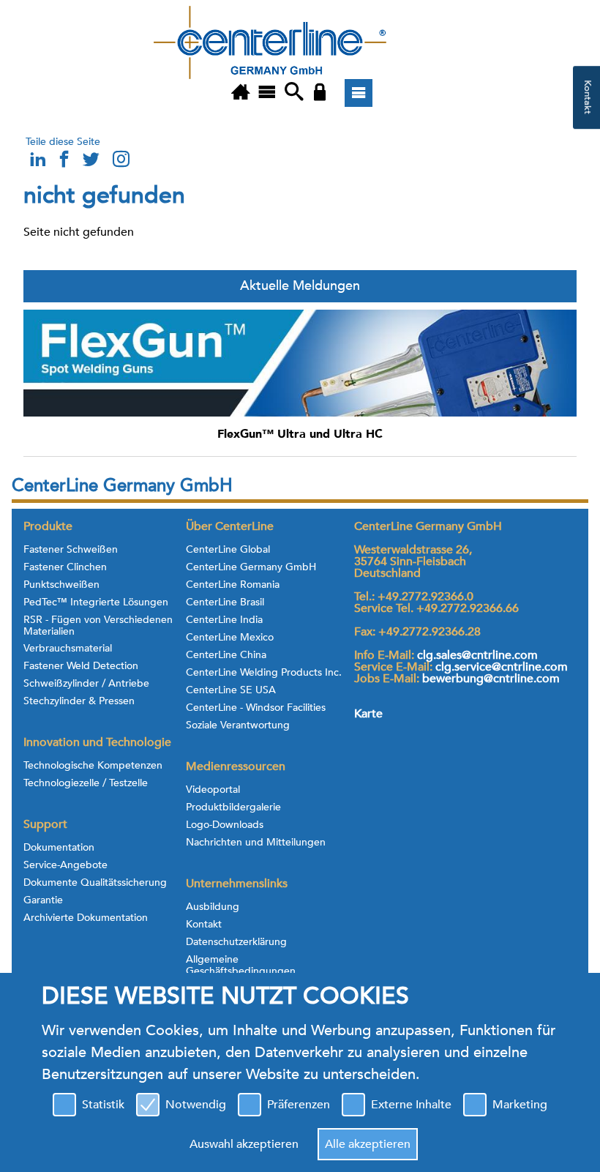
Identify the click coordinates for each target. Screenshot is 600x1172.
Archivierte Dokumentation (85, 918)
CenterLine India (224, 620)
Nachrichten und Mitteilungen (256, 842)
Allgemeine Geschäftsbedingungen (241, 965)
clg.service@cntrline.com (501, 667)
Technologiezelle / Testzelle (85, 783)
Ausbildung (212, 907)
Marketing (519, 1105)
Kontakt (204, 924)
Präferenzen (298, 1105)
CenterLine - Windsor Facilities (256, 708)
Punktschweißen (61, 585)
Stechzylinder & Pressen (79, 701)
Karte (368, 714)
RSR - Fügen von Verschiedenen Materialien (98, 626)
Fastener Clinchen (65, 567)
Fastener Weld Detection (80, 666)
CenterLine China (226, 655)
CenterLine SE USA (231, 690)
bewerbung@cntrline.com (491, 678)
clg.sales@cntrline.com (477, 655)
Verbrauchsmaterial (67, 648)
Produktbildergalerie (233, 807)
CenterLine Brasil (225, 602)
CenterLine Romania (233, 585)
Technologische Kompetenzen (92, 766)
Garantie (43, 900)
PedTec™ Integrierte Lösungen (95, 602)
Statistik (103, 1105)
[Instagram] (120, 163)
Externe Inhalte (411, 1105)
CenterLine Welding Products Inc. (264, 673)
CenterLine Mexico (230, 637)
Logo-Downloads (224, 825)
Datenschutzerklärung (236, 942)
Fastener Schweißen (70, 550)
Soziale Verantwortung (238, 725)
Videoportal (213, 790)
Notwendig (195, 1105)
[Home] (240, 93)
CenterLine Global (228, 550)
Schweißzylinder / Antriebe (86, 684)
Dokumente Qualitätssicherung (95, 883)
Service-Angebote (65, 865)
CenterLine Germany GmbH (251, 567)
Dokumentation (58, 848)
